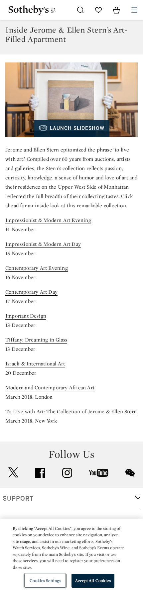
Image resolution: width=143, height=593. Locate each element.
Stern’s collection (65, 168)
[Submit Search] (80, 10)
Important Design (25, 315)
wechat (130, 472)
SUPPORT (18, 498)
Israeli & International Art (35, 363)
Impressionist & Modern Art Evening (48, 220)
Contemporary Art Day (31, 291)
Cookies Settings (45, 580)
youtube (98, 473)
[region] (71, 556)
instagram (67, 473)
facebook (40, 473)
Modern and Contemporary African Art (49, 387)
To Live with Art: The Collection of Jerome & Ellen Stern (71, 411)
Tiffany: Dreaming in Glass (36, 339)
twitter (13, 472)
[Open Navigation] (134, 10)
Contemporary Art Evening (36, 267)
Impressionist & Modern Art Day (43, 244)
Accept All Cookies (92, 580)
